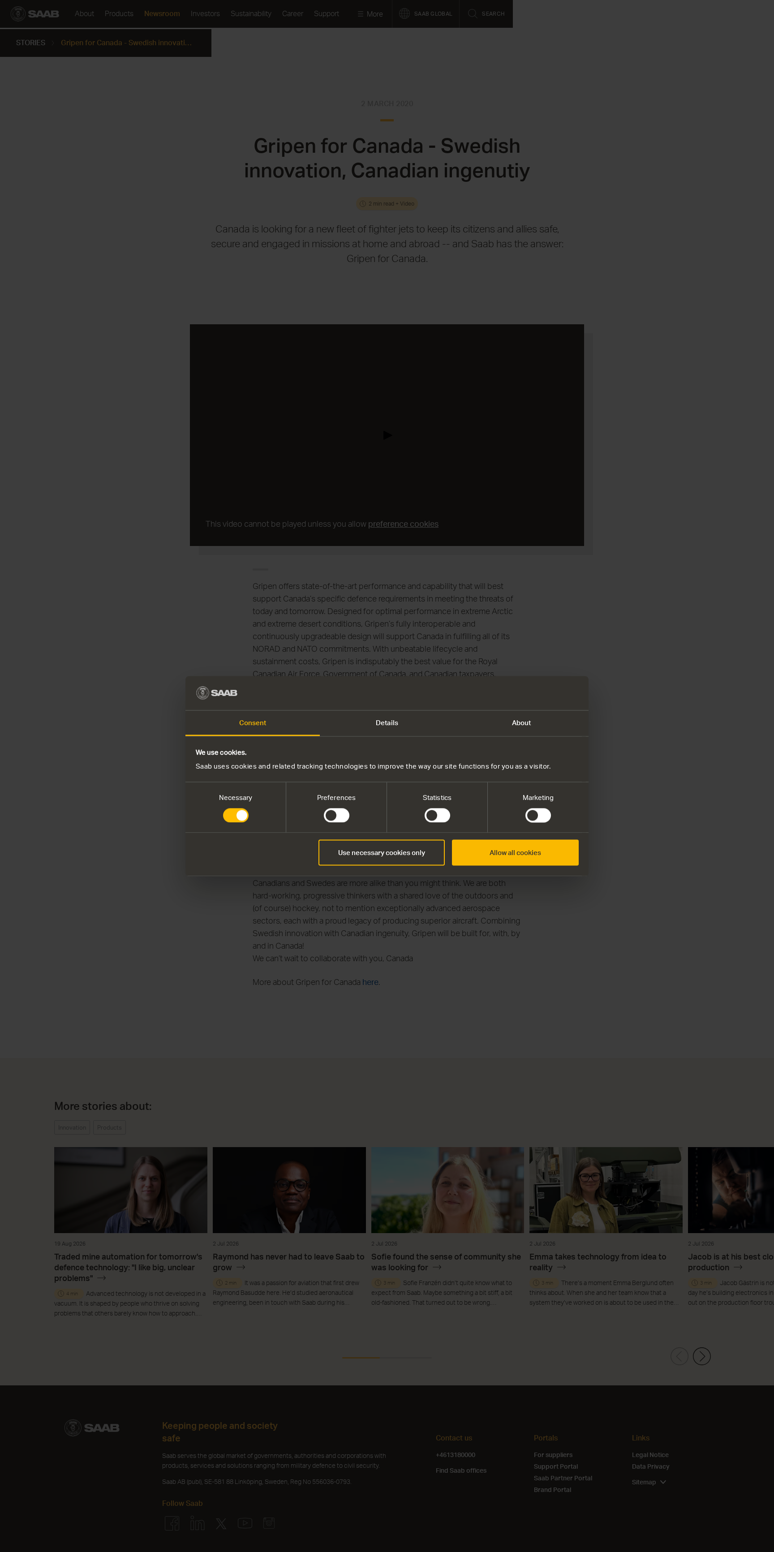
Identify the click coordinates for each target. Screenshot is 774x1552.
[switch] (336, 815)
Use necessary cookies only (381, 852)
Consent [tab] (253, 722)
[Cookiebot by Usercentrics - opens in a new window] (539, 693)
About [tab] (521, 722)
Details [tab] (387, 722)
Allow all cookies (515, 852)
